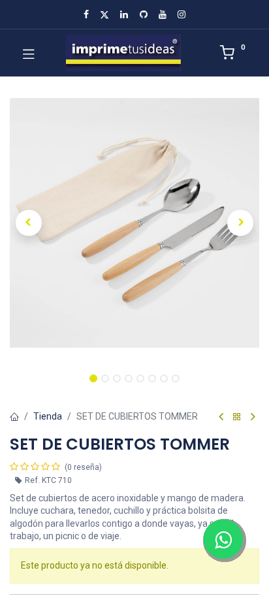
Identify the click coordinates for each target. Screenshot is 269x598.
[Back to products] (237, 417)
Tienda (47, 416)
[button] (28, 222)
